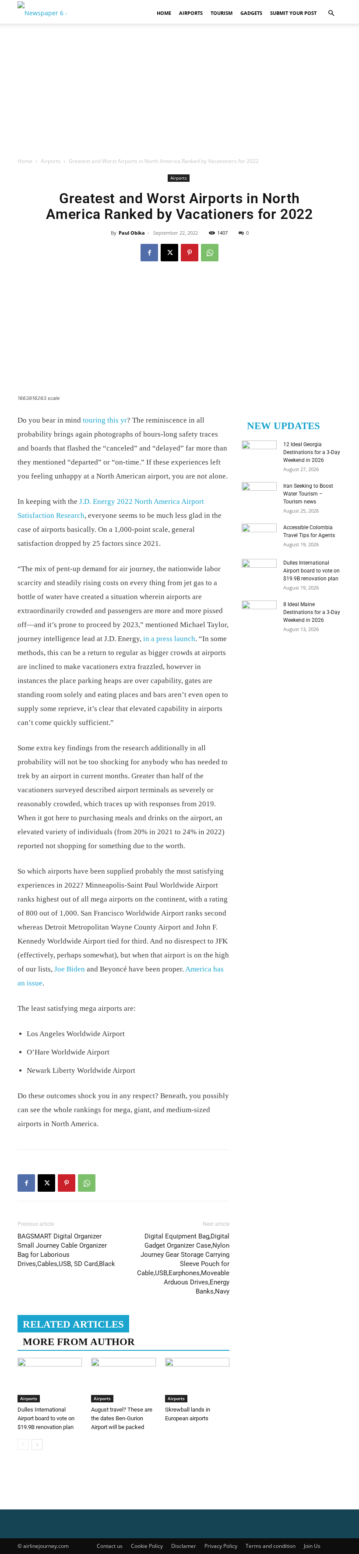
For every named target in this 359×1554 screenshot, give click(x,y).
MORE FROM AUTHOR (79, 1341)
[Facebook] (149, 252)
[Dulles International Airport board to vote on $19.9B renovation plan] (50, 1380)
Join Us (312, 1546)
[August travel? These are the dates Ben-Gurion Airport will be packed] (123, 1380)
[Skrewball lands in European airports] (197, 1380)
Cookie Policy (147, 1546)
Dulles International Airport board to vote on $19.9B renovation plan (46, 1418)
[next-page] (37, 1444)
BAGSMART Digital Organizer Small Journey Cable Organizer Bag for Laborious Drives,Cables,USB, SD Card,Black (66, 1250)
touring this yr (104, 420)
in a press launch (169, 639)
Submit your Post (293, 13)
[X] (169, 252)
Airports (191, 13)
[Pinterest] (189, 252)
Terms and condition (271, 1546)
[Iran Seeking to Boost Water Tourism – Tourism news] (259, 494)
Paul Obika (132, 232)
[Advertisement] (179, 91)
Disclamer (183, 1546)
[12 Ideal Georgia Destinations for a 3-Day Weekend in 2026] (259, 453)
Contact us (110, 1546)
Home (164, 13)
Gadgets (251, 13)
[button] (330, 13)
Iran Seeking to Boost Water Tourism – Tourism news (308, 494)
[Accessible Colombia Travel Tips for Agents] (259, 536)
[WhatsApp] (209, 252)
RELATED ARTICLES (73, 1324)
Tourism (221, 13)
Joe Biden (69, 969)
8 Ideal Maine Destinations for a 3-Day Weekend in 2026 (311, 612)
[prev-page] (23, 1444)
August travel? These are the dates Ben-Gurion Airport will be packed (121, 1418)
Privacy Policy (220, 1546)
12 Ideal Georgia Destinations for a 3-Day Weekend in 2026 (311, 452)
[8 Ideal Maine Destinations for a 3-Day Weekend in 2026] (259, 612)
